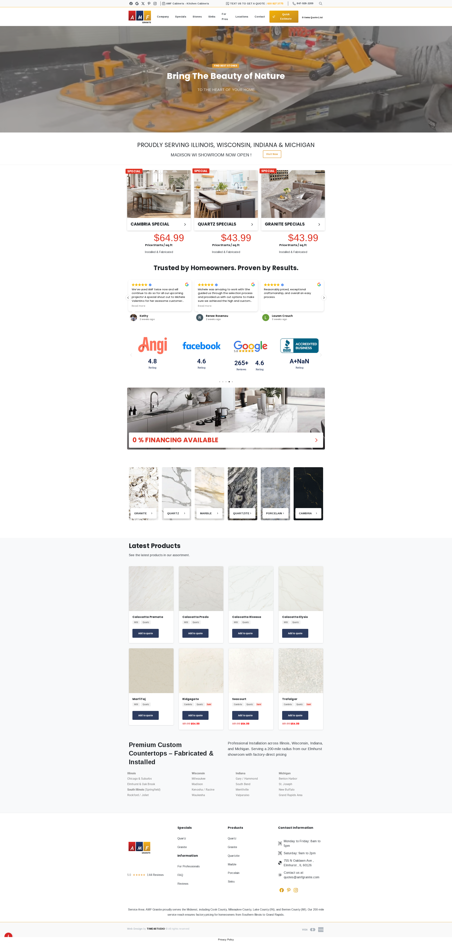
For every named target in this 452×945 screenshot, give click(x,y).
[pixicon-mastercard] (313, 929)
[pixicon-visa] (305, 929)
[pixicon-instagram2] (295, 890)
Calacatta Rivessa (246, 617)
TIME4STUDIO (156, 928)
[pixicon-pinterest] (288, 890)
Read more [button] (204, 306)
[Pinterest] (149, 3)
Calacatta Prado (195, 617)
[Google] (137, 3)
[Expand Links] (8, 937)
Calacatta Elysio (295, 617)
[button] (323, 297)
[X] (143, 3)
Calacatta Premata (147, 617)
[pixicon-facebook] (281, 890)
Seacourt (239, 699)
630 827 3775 (275, 3)
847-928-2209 (305, 3)
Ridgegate (190, 699)
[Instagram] (155, 3)
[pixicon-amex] (321, 929)
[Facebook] (131, 3)
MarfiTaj (139, 699)
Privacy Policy (226, 939)
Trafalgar (289, 699)
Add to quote (145, 633)
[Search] (320, 3)
